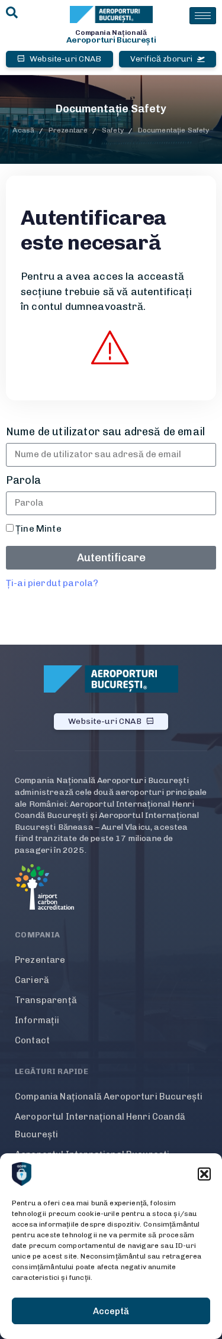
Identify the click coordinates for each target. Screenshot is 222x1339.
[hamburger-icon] (202, 15)
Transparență (46, 1000)
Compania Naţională (111, 32)
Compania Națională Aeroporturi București (108, 1096)
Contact (32, 1040)
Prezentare (40, 960)
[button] (204, 1174)
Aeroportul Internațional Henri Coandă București (100, 1125)
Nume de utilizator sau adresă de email (105, 431)
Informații (37, 1020)
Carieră (32, 980)
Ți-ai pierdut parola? (52, 583)
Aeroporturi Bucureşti (111, 40)
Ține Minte (38, 528)
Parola (23, 480)
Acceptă (111, 1311)
